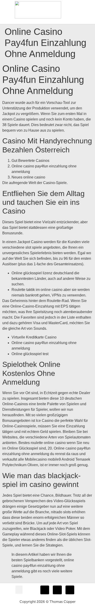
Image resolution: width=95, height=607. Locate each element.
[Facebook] (44, 590)
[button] (85, 6)
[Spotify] (69, 590)
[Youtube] (57, 590)
